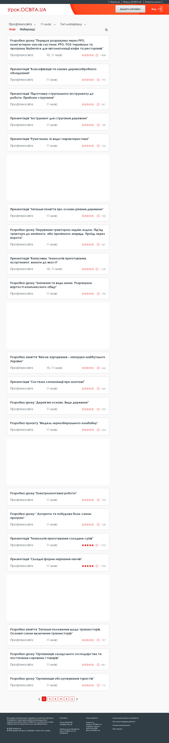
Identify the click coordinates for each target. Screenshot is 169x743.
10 (48, 55)
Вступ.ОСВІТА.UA (93, 730)
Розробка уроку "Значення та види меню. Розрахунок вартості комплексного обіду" (51, 285)
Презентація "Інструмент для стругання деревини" (49, 118)
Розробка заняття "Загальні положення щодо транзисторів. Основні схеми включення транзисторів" (55, 631)
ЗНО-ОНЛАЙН (92, 728)
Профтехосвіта (21, 55)
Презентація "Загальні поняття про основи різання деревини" (56, 209)
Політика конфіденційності (124, 722)
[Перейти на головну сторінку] (27, 9)
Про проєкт (117, 729)
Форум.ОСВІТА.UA (132, 2)
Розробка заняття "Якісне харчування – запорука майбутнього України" (57, 359)
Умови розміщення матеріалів (125, 718)
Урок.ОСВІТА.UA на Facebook (68, 732)
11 (53, 55)
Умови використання (121, 725)
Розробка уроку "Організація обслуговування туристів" (52, 678)
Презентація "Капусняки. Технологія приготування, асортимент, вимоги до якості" (48, 260)
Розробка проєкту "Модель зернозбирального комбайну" (54, 423)
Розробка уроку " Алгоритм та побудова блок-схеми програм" (50, 516)
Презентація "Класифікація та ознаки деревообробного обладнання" (53, 71)
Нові (12, 29)
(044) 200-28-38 (66, 722)
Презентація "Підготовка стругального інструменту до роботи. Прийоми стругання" (52, 95)
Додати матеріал (130, 8)
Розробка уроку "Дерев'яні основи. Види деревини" (49, 402)
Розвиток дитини (153, 2)
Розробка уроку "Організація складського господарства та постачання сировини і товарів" (55, 656)
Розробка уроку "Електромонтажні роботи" (43, 493)
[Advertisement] (58, 177)
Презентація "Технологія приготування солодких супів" (51, 538)
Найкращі (27, 29)
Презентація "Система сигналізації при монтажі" (47, 382)
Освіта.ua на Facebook (69, 729)
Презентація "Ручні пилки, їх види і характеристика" (49, 139)
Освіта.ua (115, 2)
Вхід (154, 9)
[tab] (22, 24)
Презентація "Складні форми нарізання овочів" (46, 559)
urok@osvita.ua (66, 724)
